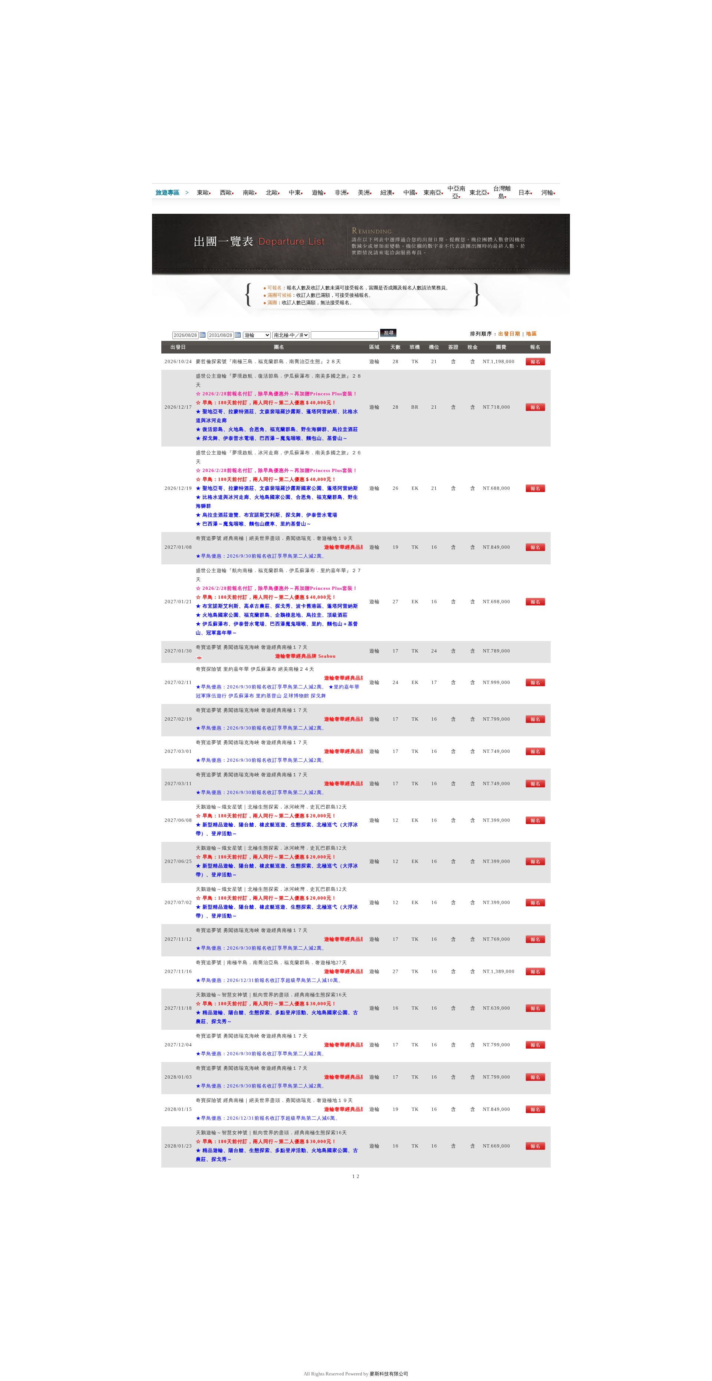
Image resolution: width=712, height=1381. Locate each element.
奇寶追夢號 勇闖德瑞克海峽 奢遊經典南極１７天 (252, 647)
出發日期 (509, 333)
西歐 (226, 192)
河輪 (547, 192)
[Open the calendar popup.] (202, 337)
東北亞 (478, 192)
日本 (524, 192)
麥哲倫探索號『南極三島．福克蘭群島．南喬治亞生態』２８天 (268, 361)
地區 (531, 333)
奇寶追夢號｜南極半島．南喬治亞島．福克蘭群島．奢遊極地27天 (271, 962)
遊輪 (318, 192)
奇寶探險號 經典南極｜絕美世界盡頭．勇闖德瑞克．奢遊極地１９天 (274, 1100)
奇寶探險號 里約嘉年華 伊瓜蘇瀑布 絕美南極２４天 (255, 669)
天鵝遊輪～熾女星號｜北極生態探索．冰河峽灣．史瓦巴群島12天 (271, 807)
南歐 (249, 192)
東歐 (203, 192)
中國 (409, 192)
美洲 (364, 192)
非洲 (341, 192)
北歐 (272, 192)
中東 (295, 192)
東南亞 (432, 192)
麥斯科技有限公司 (389, 1374)
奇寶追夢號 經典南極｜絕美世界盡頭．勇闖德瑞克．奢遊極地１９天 (274, 538)
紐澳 (386, 192)
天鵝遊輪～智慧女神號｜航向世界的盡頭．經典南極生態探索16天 (271, 994)
